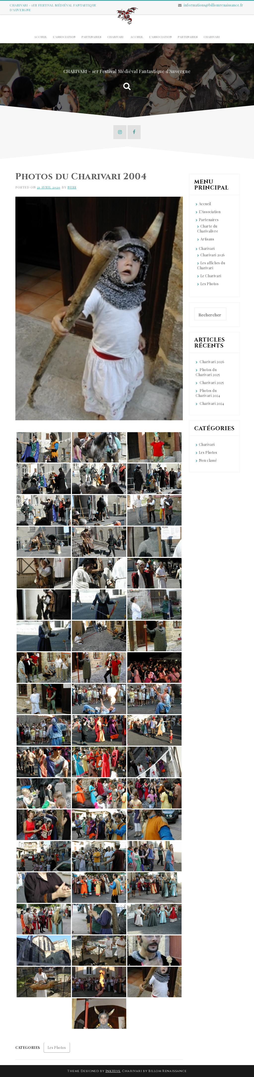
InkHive (113, 1071)
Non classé (208, 460)
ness (71, 187)
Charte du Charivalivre (207, 228)
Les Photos (57, 1047)
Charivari (115, 37)
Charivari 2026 (212, 255)
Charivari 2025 (212, 382)
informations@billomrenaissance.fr (213, 5)
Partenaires (91, 37)
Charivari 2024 (212, 403)
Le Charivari (210, 275)
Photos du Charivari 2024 (208, 393)
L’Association (64, 37)
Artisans (207, 239)
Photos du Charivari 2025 (208, 372)
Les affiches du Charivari (211, 265)
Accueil (40, 37)
